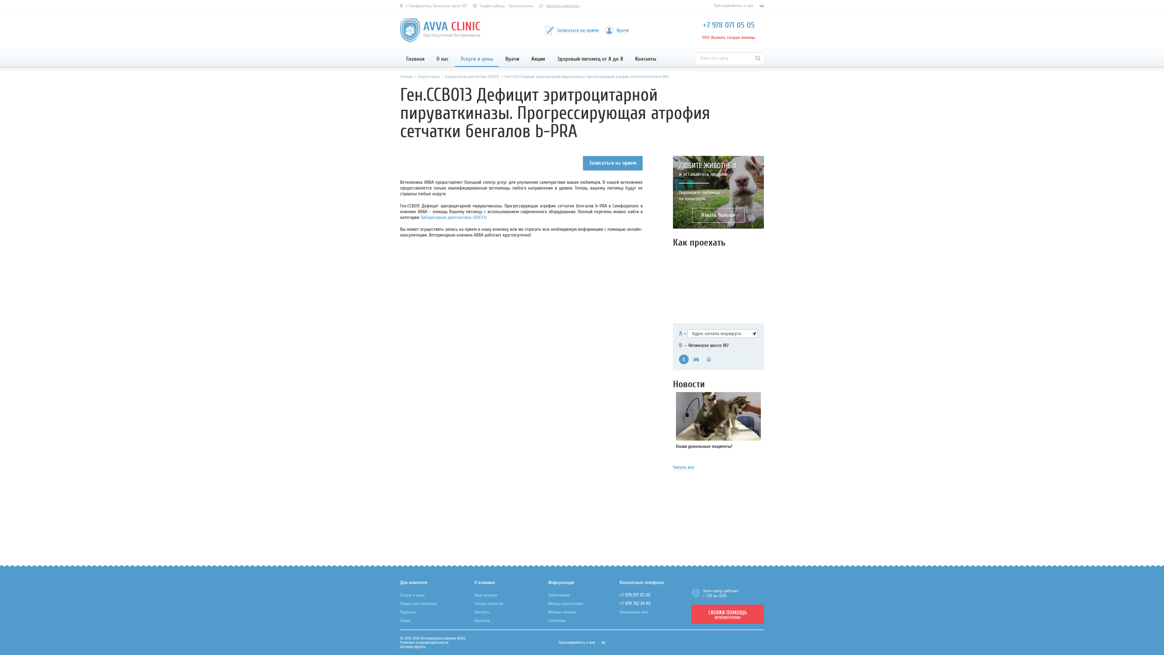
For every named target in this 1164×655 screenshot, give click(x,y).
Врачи (512, 59)
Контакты (645, 59)
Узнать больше (718, 215)
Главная (415, 59)
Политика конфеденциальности (424, 642)
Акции (538, 59)
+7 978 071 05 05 (728, 25)
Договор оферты (413, 646)
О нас (442, 59)
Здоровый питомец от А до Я (590, 59)
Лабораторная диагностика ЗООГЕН (453, 217)
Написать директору (563, 6)
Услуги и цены (477, 59)
